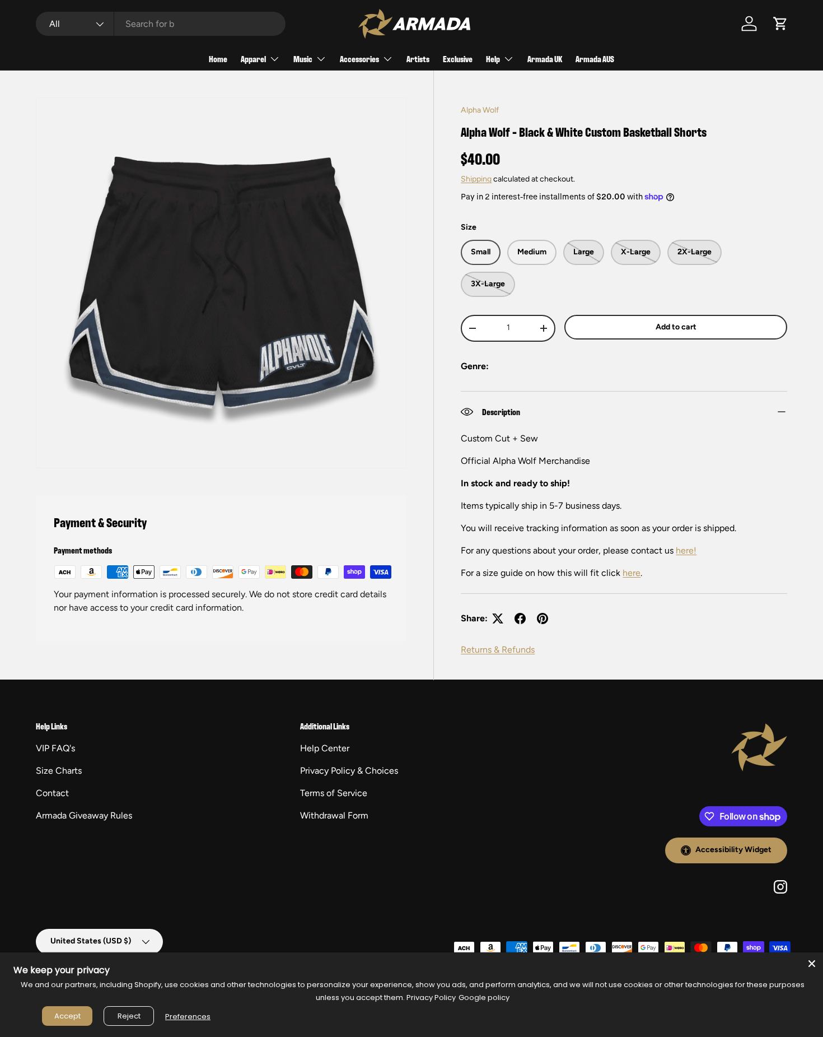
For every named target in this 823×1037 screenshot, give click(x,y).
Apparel (253, 58)
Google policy (484, 997)
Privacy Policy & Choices (349, 770)
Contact (52, 793)
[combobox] (161, 24)
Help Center (324, 748)
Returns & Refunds (498, 649)
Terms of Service (333, 793)
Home (218, 58)
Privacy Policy (431, 997)
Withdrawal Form (334, 815)
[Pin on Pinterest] (542, 618)
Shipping (476, 179)
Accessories (359, 58)
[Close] (811, 963)
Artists (417, 58)
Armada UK (544, 58)
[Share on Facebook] (520, 618)
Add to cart (676, 327)
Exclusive (458, 58)
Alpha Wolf (480, 110)
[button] (780, 23)
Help (493, 58)
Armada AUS (595, 58)
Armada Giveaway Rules (84, 815)
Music (302, 58)
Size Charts (59, 770)
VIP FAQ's (55, 748)
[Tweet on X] (498, 618)
